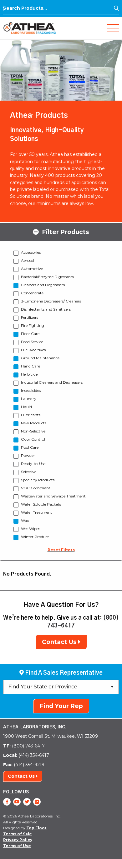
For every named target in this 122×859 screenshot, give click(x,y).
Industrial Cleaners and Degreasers (52, 382)
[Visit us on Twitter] (27, 802)
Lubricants (30, 414)
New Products (33, 423)
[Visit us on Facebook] (7, 802)
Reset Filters (61, 549)
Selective (28, 471)
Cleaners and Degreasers (43, 284)
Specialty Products (37, 479)
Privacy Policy (17, 839)
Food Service (32, 341)
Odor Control (33, 439)
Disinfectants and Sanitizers (46, 309)
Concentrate (32, 293)
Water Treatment (36, 512)
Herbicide (29, 374)
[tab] (61, 231)
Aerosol (27, 260)
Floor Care (30, 333)
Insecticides (31, 390)
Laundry (28, 398)
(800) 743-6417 (24, 746)
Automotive (32, 268)
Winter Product (35, 536)
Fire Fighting (32, 325)
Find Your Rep (61, 706)
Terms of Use (17, 845)
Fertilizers (29, 317)
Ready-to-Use (33, 463)
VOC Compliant (35, 488)
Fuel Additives (33, 349)
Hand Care (30, 366)
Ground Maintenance (40, 358)
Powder (28, 455)
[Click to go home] (29, 28)
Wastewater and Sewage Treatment (53, 496)
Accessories (31, 252)
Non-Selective (33, 431)
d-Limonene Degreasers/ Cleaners (51, 301)
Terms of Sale (17, 834)
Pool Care (29, 447)
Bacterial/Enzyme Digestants (47, 276)
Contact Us (60, 642)
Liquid (26, 406)
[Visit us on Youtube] (17, 802)
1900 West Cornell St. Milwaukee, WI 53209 (50, 736)
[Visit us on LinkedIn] (37, 802)
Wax (25, 520)
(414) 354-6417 (26, 755)
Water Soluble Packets (41, 504)
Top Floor (36, 828)
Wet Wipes (30, 528)
